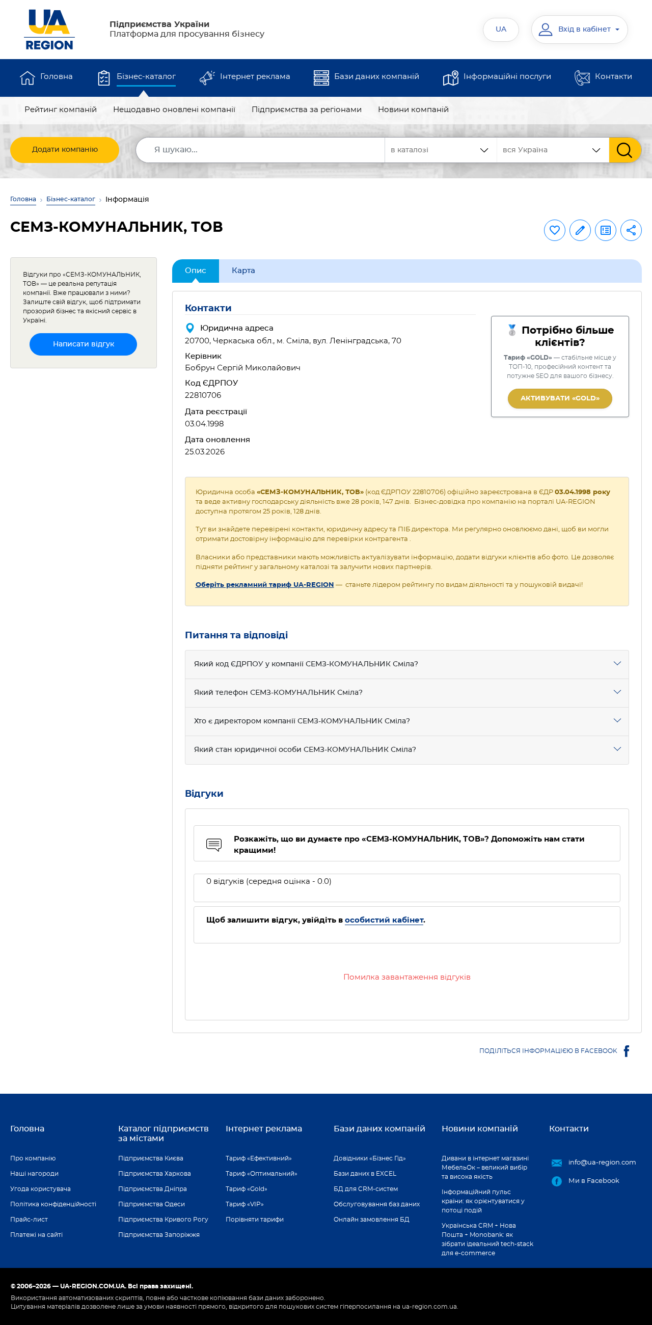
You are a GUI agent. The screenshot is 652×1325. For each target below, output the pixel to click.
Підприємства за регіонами (307, 110)
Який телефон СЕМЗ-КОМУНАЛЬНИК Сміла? (278, 692)
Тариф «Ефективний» (259, 1158)
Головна (56, 76)
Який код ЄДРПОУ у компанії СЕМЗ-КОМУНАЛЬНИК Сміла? (306, 664)
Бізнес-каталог (146, 76)
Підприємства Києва (150, 1158)
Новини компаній (413, 110)
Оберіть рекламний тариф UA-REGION (265, 585)
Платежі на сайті (36, 1235)
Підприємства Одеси (151, 1204)
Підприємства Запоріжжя (159, 1235)
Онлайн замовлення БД (372, 1219)
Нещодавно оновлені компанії (174, 110)
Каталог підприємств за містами (163, 1134)
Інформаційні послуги (507, 76)
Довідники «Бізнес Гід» (370, 1158)
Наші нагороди (34, 1174)
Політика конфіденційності (53, 1204)
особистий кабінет (384, 920)
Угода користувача (40, 1189)
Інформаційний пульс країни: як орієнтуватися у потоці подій (483, 1201)
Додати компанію (65, 149)
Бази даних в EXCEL (365, 1174)
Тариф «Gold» (246, 1189)
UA (501, 29)
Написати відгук (83, 344)
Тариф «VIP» (245, 1204)
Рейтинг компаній (60, 110)
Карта (243, 271)
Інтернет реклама (255, 76)
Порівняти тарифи (255, 1219)
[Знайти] (625, 150)
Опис (195, 271)
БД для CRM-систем (366, 1189)
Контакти (613, 76)
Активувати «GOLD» (560, 398)
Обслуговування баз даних (377, 1204)
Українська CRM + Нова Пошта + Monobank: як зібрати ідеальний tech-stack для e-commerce (487, 1239)
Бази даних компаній (376, 76)
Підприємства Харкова (154, 1174)
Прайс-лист (29, 1219)
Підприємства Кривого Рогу (163, 1219)
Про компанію (33, 1158)
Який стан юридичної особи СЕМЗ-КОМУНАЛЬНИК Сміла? (305, 749)
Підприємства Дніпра (152, 1189)
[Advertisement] (83, 529)
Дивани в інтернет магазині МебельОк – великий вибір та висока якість (485, 1167)
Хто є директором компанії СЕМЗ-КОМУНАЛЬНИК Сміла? (302, 721)
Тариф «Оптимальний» (261, 1174)
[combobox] (553, 150)
